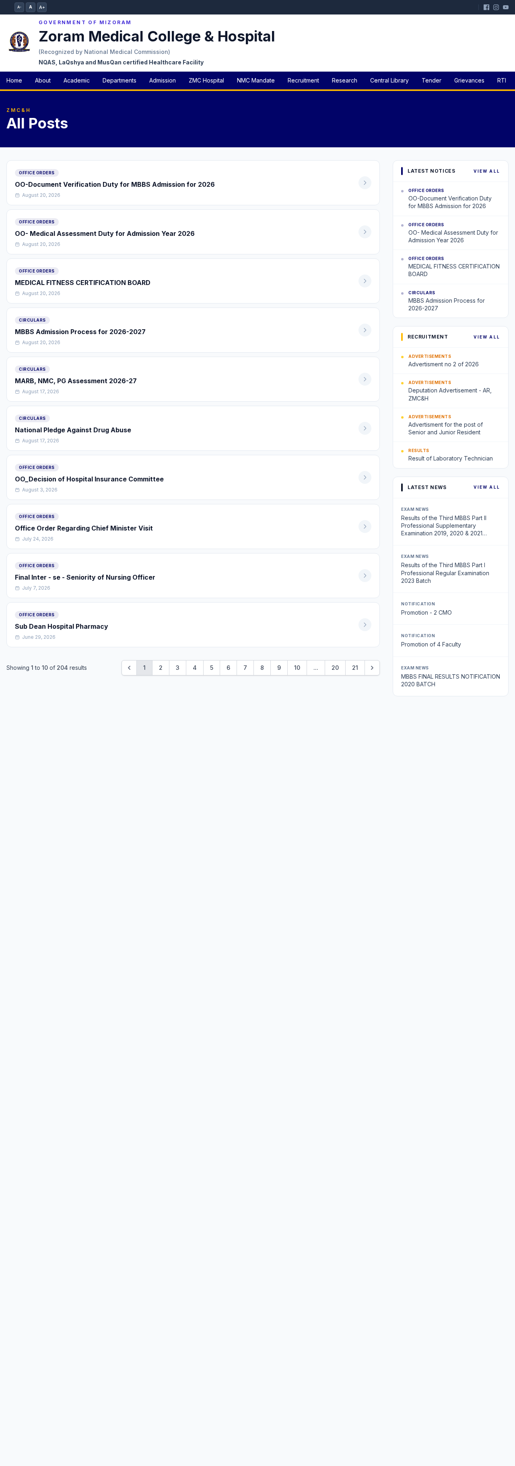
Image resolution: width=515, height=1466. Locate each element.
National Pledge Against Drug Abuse (73, 430)
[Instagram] (496, 7)
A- (19, 7)
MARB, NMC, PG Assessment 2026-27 (76, 381)
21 (355, 667)
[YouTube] (506, 7)
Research (344, 80)
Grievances (469, 80)
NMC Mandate (256, 80)
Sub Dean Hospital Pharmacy (61, 626)
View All (487, 171)
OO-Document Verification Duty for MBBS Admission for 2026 (115, 184)
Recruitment (303, 80)
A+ (42, 7)
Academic (77, 80)
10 (297, 667)
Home (14, 80)
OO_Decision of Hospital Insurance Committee (89, 479)
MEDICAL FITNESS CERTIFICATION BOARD (82, 283)
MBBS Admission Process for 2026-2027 (80, 332)
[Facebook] (486, 7)
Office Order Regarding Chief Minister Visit (84, 528)
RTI (501, 80)
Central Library (389, 80)
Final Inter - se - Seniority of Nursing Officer (85, 577)
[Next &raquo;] (372, 667)
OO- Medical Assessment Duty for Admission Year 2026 (105, 233)
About (43, 80)
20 (335, 667)
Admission (162, 80)
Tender (431, 80)
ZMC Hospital (206, 80)
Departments (119, 80)
